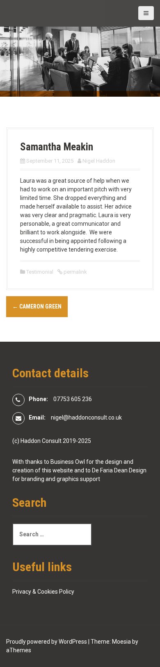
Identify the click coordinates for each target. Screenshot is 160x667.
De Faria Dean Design (119, 470)
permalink (74, 272)
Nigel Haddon (98, 161)
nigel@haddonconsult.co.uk (86, 417)
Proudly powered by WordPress (46, 641)
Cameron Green (37, 306)
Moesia (121, 641)
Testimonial (39, 272)
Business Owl (67, 461)
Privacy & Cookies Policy (43, 591)
